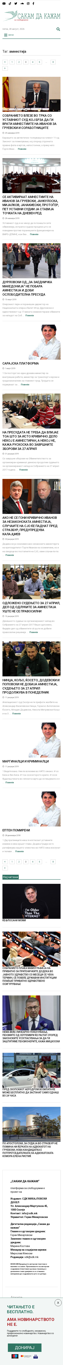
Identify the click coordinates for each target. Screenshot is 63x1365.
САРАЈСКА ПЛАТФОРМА (20, 363)
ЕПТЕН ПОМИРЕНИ (16, 830)
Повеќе (22, 149)
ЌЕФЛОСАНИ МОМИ (14, 920)
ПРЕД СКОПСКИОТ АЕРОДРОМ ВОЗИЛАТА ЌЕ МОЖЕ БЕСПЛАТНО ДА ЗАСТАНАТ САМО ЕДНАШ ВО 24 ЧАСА (30, 1092)
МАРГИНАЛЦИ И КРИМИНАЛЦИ (25, 761)
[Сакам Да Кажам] (31, 23)
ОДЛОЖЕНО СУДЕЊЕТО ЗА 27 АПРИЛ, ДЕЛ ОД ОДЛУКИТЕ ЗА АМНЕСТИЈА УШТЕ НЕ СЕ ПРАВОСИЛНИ (31, 607)
